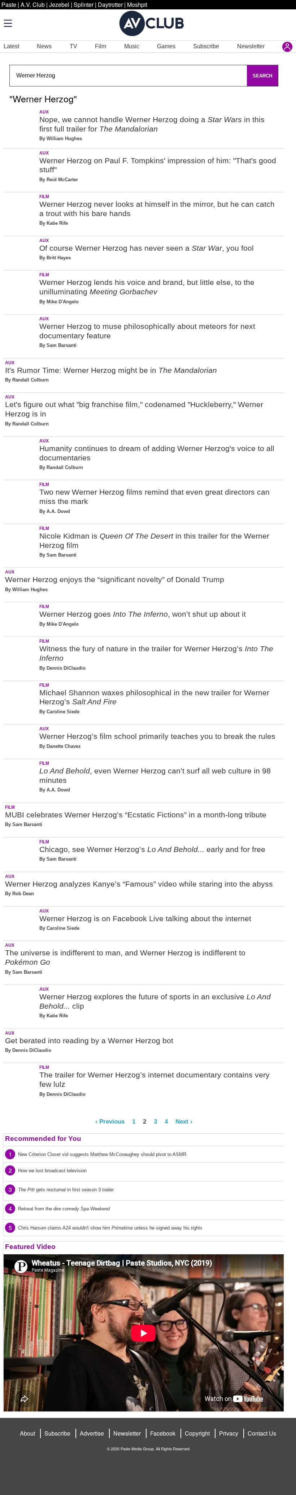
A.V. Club (33, 4)
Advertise (92, 1433)
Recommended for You (43, 1138)
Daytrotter (110, 4)
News (44, 46)
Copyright (197, 1433)
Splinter (83, 4)
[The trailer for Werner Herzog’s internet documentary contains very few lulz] (20, 1083)
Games (166, 46)
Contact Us (262, 1433)
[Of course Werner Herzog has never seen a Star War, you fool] (20, 252)
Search (262, 76)
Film (100, 46)
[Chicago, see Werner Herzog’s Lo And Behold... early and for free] (20, 853)
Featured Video (30, 1246)
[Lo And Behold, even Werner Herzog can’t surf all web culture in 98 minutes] (20, 779)
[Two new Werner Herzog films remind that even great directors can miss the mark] (20, 500)
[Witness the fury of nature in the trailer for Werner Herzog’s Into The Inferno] (20, 657)
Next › (183, 1121)
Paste (8, 4)
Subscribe (206, 46)
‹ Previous (110, 1121)
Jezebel (59, 4)
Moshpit (137, 4)
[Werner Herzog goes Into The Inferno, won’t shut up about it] (20, 618)
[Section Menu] (7, 23)
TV (73, 46)
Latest (11, 46)
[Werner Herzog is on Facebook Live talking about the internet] (20, 922)
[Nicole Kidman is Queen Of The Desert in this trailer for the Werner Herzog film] (20, 544)
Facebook (162, 1433)
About (27, 1433)
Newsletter (251, 46)
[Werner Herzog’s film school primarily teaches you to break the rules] (20, 740)
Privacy (228, 1433)
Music (131, 46)
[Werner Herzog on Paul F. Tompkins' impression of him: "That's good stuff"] (20, 169)
